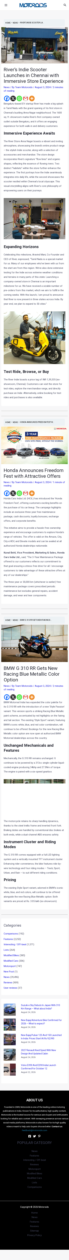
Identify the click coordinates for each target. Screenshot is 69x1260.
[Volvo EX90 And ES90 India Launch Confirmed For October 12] (10, 1070)
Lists (6, 949)
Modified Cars (11, 960)
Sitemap (34, 1230)
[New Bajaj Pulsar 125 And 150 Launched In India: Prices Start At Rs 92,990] (10, 1039)
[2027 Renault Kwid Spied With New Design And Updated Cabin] (10, 1055)
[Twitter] (34, 1136)
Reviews (8, 982)
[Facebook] (7, 98)
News (7, 87)
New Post (9, 971)
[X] (13, 98)
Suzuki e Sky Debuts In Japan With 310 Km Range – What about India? (40, 1007)
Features (8, 939)
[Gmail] (25, 98)
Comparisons (11, 933)
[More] (32, 98)
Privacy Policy (34, 1235)
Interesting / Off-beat (15, 944)
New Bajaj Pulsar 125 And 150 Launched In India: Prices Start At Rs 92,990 (41, 1037)
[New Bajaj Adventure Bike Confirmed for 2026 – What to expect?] (10, 1025)
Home (34, 1212)
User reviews (10, 987)
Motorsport (10, 966)
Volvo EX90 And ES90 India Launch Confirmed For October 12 (38, 1067)
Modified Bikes (11, 955)
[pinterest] (39, 1136)
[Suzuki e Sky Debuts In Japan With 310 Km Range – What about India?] (10, 1010)
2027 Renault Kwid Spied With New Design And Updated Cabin (38, 1052)
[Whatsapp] (19, 98)
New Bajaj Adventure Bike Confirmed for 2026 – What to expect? (41, 1022)
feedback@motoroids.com (34, 1130)
